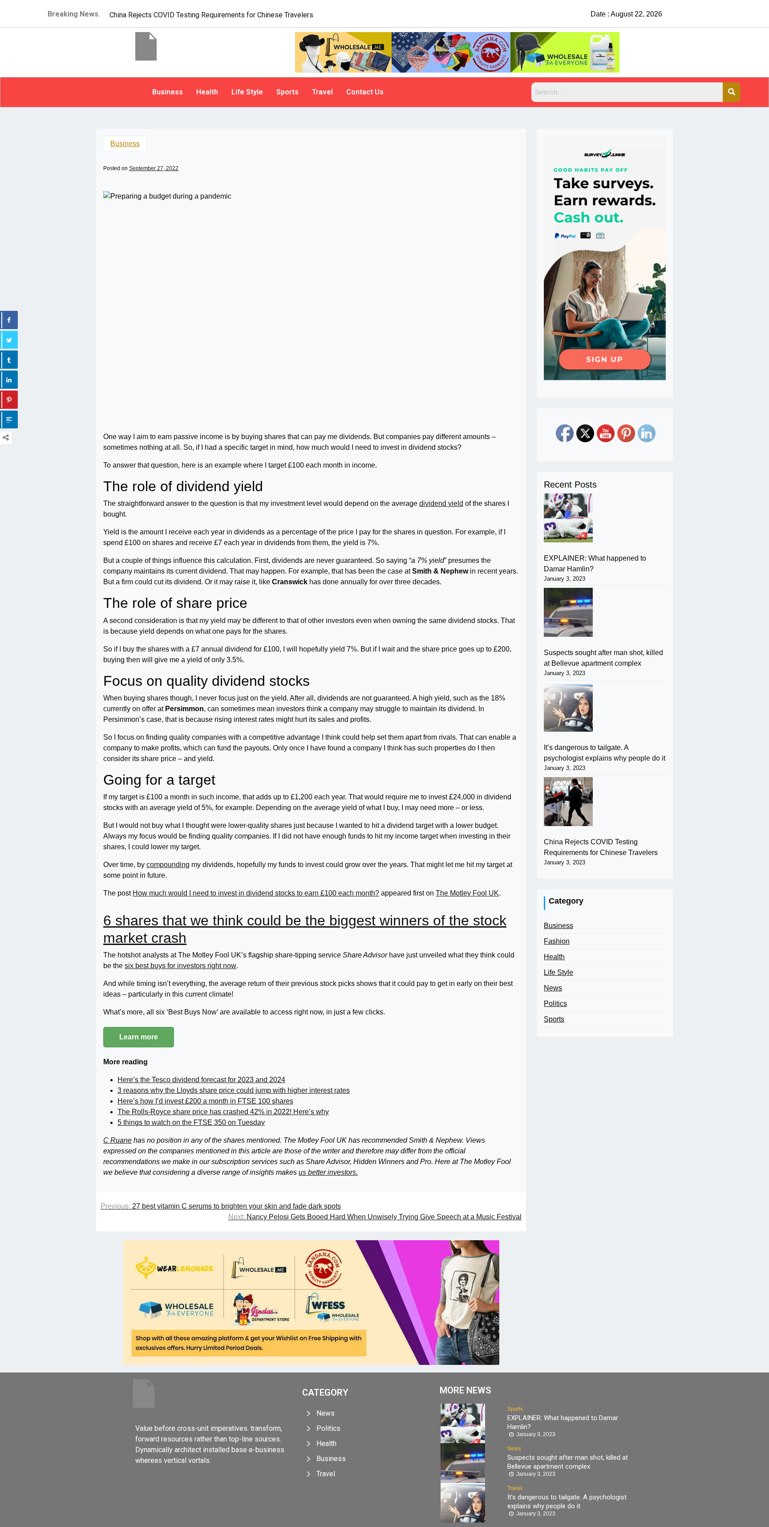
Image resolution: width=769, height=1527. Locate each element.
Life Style (247, 92)
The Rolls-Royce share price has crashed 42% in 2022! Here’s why (223, 1112)
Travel (322, 92)
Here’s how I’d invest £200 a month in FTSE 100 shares (205, 1101)
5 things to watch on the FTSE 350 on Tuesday (191, 1122)
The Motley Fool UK (467, 893)
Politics (555, 1003)
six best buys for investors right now (180, 965)
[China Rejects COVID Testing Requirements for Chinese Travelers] (568, 801)
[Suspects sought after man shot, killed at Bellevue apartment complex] (568, 612)
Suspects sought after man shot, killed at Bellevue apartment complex (603, 658)
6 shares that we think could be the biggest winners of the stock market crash (304, 928)
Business (167, 92)
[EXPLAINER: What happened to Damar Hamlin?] (568, 517)
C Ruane (117, 1140)
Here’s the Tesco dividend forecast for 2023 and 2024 (201, 1079)
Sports (287, 92)
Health (207, 92)
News (553, 988)
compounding (168, 864)
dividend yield (441, 503)
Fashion (557, 941)
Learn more (138, 1037)
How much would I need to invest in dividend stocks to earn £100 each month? (256, 893)
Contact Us (365, 92)
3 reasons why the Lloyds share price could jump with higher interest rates (233, 1090)
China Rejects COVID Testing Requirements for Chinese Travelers (601, 847)
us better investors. (328, 1172)
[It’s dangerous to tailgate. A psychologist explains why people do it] (568, 707)
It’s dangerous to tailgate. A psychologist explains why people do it (604, 753)
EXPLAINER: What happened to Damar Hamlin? (595, 563)
